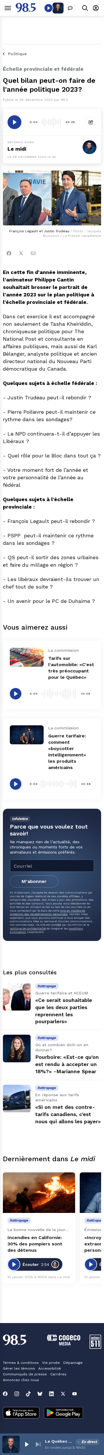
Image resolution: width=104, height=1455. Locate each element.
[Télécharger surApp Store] (21, 1413)
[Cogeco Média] (63, 1344)
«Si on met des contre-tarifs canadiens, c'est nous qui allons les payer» (68, 1114)
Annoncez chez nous (21, 1380)
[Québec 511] (95, 1347)
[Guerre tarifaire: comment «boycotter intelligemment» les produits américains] (27, 734)
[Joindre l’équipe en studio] (70, 8)
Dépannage (73, 1363)
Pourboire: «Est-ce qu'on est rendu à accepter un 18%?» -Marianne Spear (67, 1064)
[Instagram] (16, 1393)
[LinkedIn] (51, 1393)
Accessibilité (49, 1368)
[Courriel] (33, 253)
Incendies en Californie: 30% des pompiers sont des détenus (35, 1244)
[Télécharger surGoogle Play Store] (63, 1413)
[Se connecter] (95, 8)
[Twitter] (21, 253)
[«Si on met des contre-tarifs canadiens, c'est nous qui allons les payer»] (17, 1098)
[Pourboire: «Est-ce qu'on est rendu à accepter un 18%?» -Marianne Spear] (17, 1048)
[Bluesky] (40, 1393)
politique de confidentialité (28, 928)
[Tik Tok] (28, 1393)
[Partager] (91, 122)
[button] (26, 1444)
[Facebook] (9, 253)
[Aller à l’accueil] (26, 10)
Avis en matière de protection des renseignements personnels (47, 912)
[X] (63, 1393)
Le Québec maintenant (59, 1441)
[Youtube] (74, 1393)
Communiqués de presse (25, 1374)
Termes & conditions (21, 1363)
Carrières (58, 1374)
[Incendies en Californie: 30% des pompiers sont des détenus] (39, 1192)
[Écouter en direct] (48, 8)
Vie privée (51, 1363)
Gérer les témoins (19, 1368)
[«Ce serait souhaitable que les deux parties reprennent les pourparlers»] (17, 997)
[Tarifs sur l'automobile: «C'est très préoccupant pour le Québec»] (27, 657)
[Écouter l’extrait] (14, 122)
